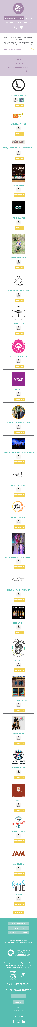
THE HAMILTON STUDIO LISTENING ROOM (18, 452)
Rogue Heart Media (18, 95)
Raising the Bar (18, 831)
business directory (14, 18)
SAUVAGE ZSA (18, 801)
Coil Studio (18, 660)
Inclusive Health (18, 768)
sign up (28, 18)
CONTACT (9, 983)
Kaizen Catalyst (18, 218)
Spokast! (18, 389)
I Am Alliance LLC (18, 864)
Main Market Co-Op (18, 124)
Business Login (18, 928)
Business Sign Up (18, 924)
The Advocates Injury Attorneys (18, 422)
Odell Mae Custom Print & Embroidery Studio (18, 148)
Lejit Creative (18, 733)
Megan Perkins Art (18, 258)
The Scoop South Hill (18, 357)
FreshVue (18, 894)
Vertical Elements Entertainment (18, 557)
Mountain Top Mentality (18, 291)
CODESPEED (22, 940)
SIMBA (26, 985)
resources (18, 1002)
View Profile (19, 195)
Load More (18, 912)
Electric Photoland (18, 700)
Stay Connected (18, 996)
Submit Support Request (18, 932)
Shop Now (19, 105)
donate (27, 22)
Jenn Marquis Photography (18, 590)
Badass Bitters (18, 185)
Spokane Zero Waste (18, 517)
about (18, 22)
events (9, 22)
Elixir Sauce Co (19, 623)
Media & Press (19, 1010)
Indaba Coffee (18, 324)
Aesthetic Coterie (18, 485)
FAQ (18, 1007)
